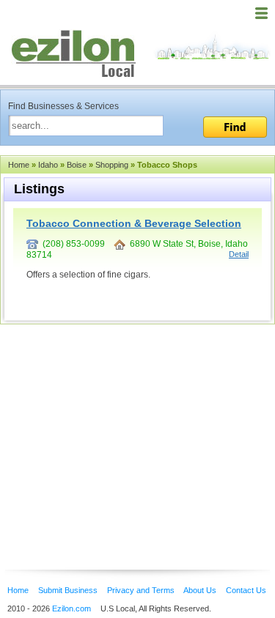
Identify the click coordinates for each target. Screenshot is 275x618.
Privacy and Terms (141, 590)
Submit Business (68, 590)
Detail (239, 254)
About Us (199, 590)
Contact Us (246, 590)
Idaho (48, 164)
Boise (77, 164)
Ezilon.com (71, 608)
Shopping (111, 164)
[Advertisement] (117, 424)
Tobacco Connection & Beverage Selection (133, 223)
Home (18, 164)
